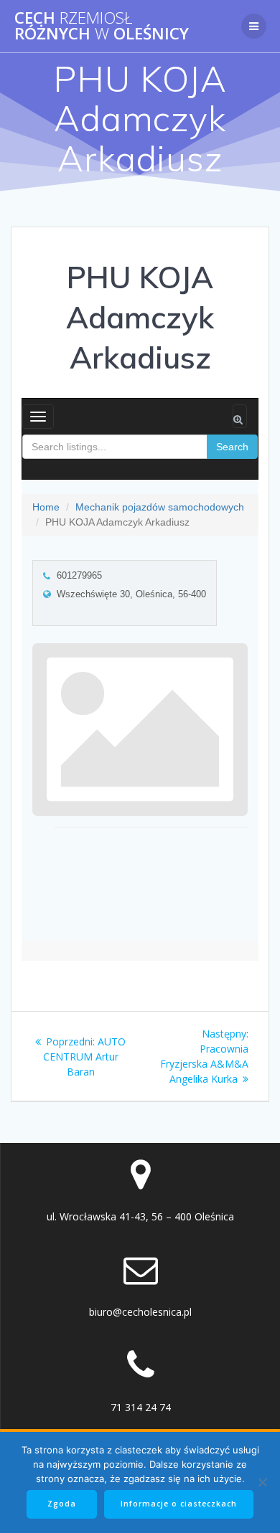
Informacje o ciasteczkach (179, 1504)
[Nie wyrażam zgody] (262, 1482)
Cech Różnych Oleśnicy (101, 26)
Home (46, 507)
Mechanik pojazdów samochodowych (159, 507)
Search (232, 446)
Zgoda (61, 1504)
